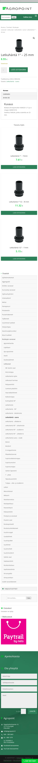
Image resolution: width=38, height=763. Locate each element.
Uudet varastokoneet (9, 582)
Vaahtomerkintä (9, 569)
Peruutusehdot (18, 760)
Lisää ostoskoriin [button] (19, 167)
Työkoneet (5, 319)
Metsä (4, 302)
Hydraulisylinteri (7, 294)
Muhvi (7, 442)
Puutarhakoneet (7, 315)
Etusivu (3, 27)
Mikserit (6, 495)
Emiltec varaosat (7, 286)
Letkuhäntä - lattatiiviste (13, 413)
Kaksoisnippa (9, 397)
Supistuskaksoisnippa (12, 458)
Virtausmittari (8, 578)
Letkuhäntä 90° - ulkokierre (14, 434)
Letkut (6, 487)
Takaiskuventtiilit (11, 479)
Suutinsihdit (8, 549)
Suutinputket (8, 541)
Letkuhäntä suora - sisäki (13, 438)
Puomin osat (8, 520)
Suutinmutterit (9, 553)
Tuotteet (9, 27)
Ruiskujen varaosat (8, 339)
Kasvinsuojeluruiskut (9, 331)
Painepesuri (6, 306)
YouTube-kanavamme (11, 749)
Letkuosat (10, 30)
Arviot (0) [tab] (6, 98)
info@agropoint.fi (9, 731)
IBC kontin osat (10, 368)
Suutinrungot (8, 532)
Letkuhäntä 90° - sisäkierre (14, 430)
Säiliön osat (8, 557)
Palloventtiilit (8, 512)
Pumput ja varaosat (10, 516)
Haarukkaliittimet (11, 393)
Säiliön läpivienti (11, 471)
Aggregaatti (6, 282)
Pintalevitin (6, 310)
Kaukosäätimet (9, 360)
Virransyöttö (8, 573)
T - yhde (8, 475)
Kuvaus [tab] (5, 90)
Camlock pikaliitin (11, 389)
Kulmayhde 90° (10, 401)
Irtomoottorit (6, 298)
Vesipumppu (6, 327)
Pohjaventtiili (9, 384)
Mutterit (8, 446)
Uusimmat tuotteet (8, 323)
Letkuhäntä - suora (20, 30)
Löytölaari (7, 347)
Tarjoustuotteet (10, 589)
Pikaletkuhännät (10, 454)
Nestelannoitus (9, 499)
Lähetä (32, 711)
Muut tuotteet (7, 335)
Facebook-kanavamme (11, 745)
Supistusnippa (10, 467)
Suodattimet (8, 536)
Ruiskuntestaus (9, 565)
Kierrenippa (9, 372)
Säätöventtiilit (8, 561)
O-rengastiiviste (10, 450)
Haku (14, 17)
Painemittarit (8, 508)
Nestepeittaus (8, 504)
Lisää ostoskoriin (18, 70)
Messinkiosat (8, 491)
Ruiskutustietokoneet (11, 528)
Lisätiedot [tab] (6, 94)
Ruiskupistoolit (9, 524)
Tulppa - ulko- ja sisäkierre (14, 483)
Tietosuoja (19, 758)
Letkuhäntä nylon (11, 376)
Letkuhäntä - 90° (11, 409)
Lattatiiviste (9, 405)
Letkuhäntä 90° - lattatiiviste (14, 426)
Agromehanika (9, 343)
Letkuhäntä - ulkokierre (13, 421)
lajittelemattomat (8, 278)
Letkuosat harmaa (11, 380)
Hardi (5, 356)
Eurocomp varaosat (8, 290)
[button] (34, 38)
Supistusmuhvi (10, 462)
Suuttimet (7, 545)
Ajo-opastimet (8, 352)
